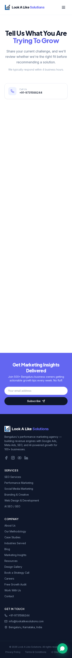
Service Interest (19, 256)
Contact (9, 596)
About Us (10, 525)
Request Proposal (36, 320)
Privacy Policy (12, 652)
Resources (11, 560)
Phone (14, 210)
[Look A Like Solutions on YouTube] (19, 458)
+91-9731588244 (19, 615)
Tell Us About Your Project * (27, 287)
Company (15, 225)
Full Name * (17, 179)
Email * (14, 194)
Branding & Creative (16, 494)
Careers (9, 578)
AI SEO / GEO (12, 506)
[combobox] (36, 263)
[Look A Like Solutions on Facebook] (6, 458)
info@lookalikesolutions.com (26, 621)
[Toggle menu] (63, 7)
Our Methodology (15, 531)
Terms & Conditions (35, 652)
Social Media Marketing (18, 488)
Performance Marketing (18, 482)
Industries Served (15, 543)
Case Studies (12, 537)
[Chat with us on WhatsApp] (62, 648)
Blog (7, 549)
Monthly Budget (19, 272)
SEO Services (12, 476)
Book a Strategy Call (16, 572)
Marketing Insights (15, 555)
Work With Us (12, 590)
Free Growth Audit (15, 584)
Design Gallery (13, 566)
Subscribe (34, 401)
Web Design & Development (21, 500)
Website (15, 241)
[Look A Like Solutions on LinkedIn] (26, 458)
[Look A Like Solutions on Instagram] (13, 458)
